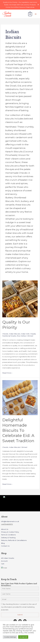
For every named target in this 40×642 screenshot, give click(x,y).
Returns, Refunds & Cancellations (14, 540)
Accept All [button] (23, 637)
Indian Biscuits (14, 334)
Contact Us (5, 546)
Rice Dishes (21, 336)
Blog (3, 543)
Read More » (7, 373)
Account (4, 561)
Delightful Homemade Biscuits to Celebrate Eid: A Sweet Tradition (18, 430)
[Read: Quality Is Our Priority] (20, 299)
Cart (2, 564)
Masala (33, 334)
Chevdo (5, 334)
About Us (4, 529)
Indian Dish (25, 334)
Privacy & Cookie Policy (10, 532)
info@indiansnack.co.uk (10, 521)
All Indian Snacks (7, 558)
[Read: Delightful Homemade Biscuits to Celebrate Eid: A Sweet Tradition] (20, 397)
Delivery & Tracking (8, 537)
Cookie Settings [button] (10, 637)
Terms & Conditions (8, 535)
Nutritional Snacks (9, 336)
